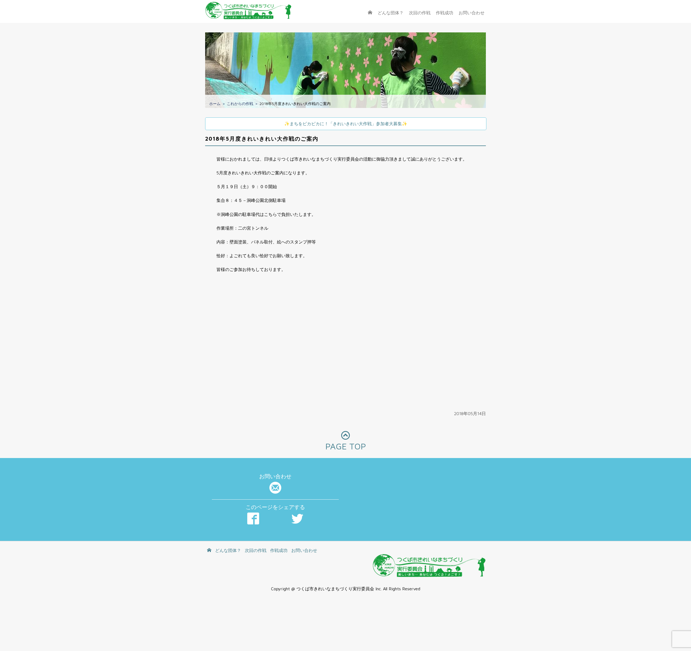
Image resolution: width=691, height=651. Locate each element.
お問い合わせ (472, 12)
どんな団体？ (391, 12)
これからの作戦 (240, 103)
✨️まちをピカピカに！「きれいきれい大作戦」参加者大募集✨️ (345, 123)
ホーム (215, 103)
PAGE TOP (345, 446)
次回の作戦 (420, 12)
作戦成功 (444, 12)
